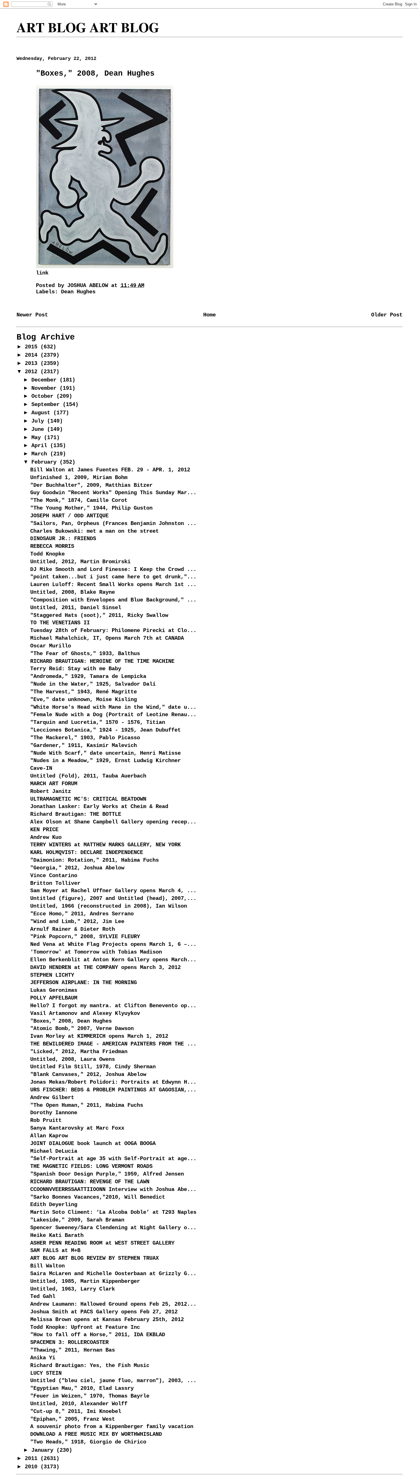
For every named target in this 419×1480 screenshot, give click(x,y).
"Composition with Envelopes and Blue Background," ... (113, 600)
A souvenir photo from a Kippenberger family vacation (111, 1427)
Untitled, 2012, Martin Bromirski (80, 562)
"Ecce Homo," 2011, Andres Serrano (82, 914)
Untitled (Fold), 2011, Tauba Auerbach (88, 776)
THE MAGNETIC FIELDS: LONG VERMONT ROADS (91, 1166)
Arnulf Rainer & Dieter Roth (72, 929)
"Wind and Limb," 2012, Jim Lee (77, 921)
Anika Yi (42, 1358)
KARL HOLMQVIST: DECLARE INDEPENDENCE (86, 852)
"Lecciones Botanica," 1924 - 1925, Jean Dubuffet (105, 730)
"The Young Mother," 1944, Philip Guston (91, 508)
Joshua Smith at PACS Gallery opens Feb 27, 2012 (104, 1312)
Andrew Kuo (46, 837)
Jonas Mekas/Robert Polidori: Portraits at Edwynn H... (113, 1082)
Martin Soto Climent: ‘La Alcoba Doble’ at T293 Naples (113, 1212)
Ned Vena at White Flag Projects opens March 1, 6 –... (113, 944)
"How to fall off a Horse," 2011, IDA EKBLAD (97, 1335)
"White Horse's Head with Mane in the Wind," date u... (113, 707)
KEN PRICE (44, 830)
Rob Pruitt (46, 1120)
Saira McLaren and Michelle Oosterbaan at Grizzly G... (113, 1274)
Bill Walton (47, 1266)
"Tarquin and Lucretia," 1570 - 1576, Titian (97, 722)
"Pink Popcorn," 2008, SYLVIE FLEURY (85, 937)
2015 (32, 347)
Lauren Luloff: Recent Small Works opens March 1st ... (113, 584)
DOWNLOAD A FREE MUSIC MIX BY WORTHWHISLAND (96, 1434)
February (45, 462)
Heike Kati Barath (57, 1235)
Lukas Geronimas (53, 990)
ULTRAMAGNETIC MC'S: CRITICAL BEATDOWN (88, 799)
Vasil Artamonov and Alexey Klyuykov (85, 1013)
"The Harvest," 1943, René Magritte (83, 692)
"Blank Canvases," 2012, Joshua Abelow (88, 1074)
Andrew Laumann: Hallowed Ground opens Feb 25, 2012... (113, 1304)
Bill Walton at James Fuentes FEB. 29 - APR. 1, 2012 (110, 470)
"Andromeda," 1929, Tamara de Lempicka (88, 676)
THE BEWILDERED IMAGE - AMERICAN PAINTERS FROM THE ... (113, 1044)
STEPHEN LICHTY (52, 975)
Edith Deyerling (53, 1205)
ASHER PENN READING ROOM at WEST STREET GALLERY (102, 1243)
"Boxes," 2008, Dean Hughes (71, 1021)
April (40, 446)
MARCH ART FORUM (53, 784)
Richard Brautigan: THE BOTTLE (75, 814)
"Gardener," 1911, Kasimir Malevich (83, 745)
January (43, 1450)
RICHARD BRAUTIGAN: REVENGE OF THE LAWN (89, 1182)
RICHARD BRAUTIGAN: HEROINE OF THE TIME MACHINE (102, 661)
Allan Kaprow (49, 1136)
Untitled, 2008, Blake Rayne (72, 592)
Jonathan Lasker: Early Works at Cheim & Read (99, 806)
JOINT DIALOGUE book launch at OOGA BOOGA (93, 1143)
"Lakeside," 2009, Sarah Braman (77, 1220)
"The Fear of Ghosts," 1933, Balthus (85, 654)
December (45, 380)
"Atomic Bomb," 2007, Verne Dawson (82, 1028)
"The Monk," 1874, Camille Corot (78, 500)
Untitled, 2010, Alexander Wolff (78, 1404)
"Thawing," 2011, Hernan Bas (72, 1350)
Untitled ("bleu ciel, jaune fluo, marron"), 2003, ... (113, 1381)
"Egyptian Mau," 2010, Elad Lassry (82, 1388)
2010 (32, 1467)
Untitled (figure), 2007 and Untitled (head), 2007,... (113, 898)
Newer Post (32, 315)
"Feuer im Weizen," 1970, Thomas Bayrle (89, 1396)
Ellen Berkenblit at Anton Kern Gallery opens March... (113, 960)
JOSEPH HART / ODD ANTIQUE (69, 516)
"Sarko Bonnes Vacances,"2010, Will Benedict (97, 1197)
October (43, 396)
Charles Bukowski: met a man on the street (94, 531)
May (37, 438)
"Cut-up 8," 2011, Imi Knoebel (75, 1411)
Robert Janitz (50, 791)
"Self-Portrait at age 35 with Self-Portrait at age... (113, 1159)
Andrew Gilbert (52, 1098)
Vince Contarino (53, 876)
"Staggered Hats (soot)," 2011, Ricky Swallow (99, 615)
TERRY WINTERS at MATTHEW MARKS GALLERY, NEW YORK (105, 845)
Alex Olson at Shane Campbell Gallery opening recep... (113, 822)
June (39, 429)
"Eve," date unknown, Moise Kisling (83, 699)
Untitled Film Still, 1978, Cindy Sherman (93, 1067)
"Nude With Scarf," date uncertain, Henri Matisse (105, 753)
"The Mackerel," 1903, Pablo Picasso (85, 738)
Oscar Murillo (50, 646)
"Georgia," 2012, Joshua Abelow (77, 868)
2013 (32, 363)
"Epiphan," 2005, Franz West (72, 1419)
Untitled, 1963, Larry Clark (72, 1289)
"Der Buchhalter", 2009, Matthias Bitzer (91, 485)
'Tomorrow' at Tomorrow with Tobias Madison (96, 952)
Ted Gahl (42, 1296)
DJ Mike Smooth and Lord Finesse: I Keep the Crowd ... (113, 569)
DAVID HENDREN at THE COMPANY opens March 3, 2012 (105, 967)
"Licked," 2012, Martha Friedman (78, 1052)
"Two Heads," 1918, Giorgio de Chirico (88, 1442)
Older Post (386, 315)
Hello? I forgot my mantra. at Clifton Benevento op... (113, 1006)
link (42, 273)
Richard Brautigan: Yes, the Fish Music (89, 1365)
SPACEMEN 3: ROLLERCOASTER (69, 1342)
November (45, 388)
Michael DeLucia (53, 1151)
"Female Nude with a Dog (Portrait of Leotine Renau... (113, 715)
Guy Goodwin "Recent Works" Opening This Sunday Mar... (113, 493)
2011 (32, 1458)
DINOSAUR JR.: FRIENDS (63, 539)
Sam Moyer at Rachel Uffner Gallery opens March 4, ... (113, 891)
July (39, 421)
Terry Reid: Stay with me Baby (75, 669)
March (40, 454)
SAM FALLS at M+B (55, 1250)
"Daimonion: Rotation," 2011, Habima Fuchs (94, 860)
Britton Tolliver (55, 883)
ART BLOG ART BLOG (88, 27)
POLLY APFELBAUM (53, 998)
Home (209, 315)
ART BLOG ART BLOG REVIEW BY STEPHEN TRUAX (94, 1258)
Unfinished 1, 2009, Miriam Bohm (78, 478)
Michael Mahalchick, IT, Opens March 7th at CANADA (107, 638)
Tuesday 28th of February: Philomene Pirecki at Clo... (113, 630)
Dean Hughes (78, 292)
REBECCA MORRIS (52, 546)
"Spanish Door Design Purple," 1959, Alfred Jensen (107, 1174)
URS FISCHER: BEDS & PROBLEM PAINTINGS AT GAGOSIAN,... (113, 1090)
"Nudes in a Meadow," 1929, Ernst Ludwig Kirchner (105, 761)
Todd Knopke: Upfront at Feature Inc (85, 1327)
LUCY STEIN (46, 1373)
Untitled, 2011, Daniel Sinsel (75, 608)
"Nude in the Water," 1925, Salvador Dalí (93, 684)
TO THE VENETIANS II (60, 623)
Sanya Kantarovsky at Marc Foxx (77, 1128)
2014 (32, 355)
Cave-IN (41, 768)
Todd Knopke (47, 554)
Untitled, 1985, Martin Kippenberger (85, 1281)
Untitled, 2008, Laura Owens (72, 1059)
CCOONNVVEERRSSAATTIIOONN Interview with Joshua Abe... (113, 1189)
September (47, 404)
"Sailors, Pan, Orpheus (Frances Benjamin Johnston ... (113, 523)
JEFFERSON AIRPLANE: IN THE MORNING (83, 983)
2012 (32, 372)
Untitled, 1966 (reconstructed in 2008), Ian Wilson (108, 906)
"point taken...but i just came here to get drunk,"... (113, 577)
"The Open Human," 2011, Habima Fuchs (86, 1105)
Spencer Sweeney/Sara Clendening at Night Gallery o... (113, 1228)
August (42, 413)
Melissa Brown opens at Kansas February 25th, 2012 (107, 1320)
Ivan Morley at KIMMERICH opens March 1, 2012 (99, 1036)
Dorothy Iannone (53, 1113)
